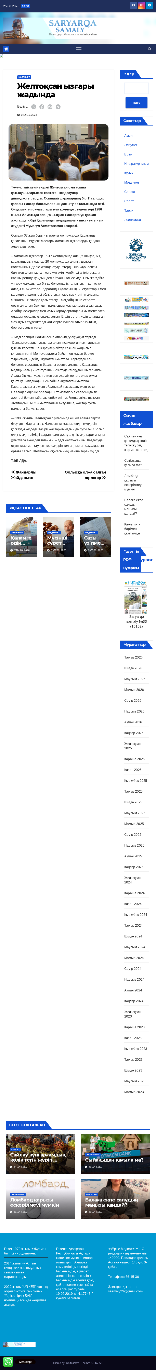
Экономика (132, 220)
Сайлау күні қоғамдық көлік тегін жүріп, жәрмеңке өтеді (37, 1160)
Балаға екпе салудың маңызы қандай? (111, 1202)
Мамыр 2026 (134, 690)
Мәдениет (24, 77)
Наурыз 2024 (134, 979)
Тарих (128, 210)
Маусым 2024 (134, 947)
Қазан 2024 (133, 904)
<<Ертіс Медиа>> (121, 1249)
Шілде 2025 (133, 802)
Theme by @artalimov (66, 1362)
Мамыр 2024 (134, 958)
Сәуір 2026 (132, 700)
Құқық (128, 173)
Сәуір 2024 (132, 968)
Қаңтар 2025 (133, 867)
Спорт (129, 201)
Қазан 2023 (133, 1038)
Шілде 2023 (133, 1070)
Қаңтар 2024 (133, 1001)
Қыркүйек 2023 (135, 1049)
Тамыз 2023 (133, 1059)
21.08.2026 (20, 1167)
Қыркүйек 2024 (135, 914)
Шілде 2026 (133, 668)
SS (101, 1362)
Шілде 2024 (133, 936)
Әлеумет (130, 145)
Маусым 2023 (134, 1081)
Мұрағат (145, 559)
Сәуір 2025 (132, 834)
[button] (149, 49)
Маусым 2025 (134, 813)
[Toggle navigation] (78, 49)
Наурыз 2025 (134, 845)
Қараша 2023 (134, 1027)
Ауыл (128, 135)
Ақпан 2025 (133, 856)
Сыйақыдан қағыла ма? (114, 1160)
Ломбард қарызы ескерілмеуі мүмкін (34, 1202)
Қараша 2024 (134, 893)
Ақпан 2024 (133, 990)
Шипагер (91, 1194)
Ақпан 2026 (133, 722)
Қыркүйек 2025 (135, 780)
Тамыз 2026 (133, 657)
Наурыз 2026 (134, 711)
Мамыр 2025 (134, 824)
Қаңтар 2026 (133, 733)
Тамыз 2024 (133, 925)
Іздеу (128, 74)
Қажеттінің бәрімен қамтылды (132, 529)
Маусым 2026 (134, 679)
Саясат (129, 192)
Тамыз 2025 (133, 791)
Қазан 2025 (133, 770)
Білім (128, 154)
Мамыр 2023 (134, 1092)
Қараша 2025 (134, 759)
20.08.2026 (95, 1167)
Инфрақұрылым (136, 163)
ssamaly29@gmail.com (125, 1291)
